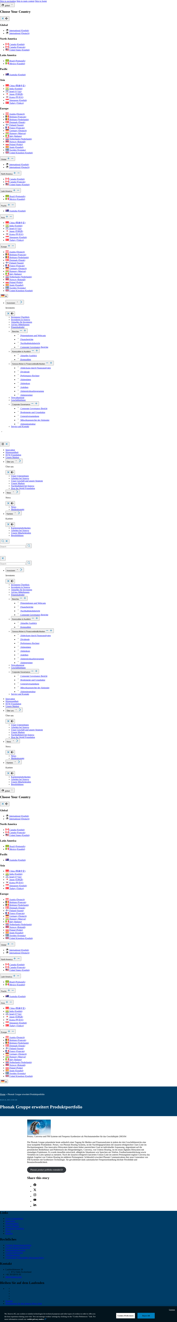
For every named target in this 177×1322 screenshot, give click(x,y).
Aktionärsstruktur (28, 424)
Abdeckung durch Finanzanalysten (35, 368)
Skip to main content (25, 1)
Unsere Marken (12, 457)
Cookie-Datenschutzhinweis (18, 1248)
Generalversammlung (29, 416)
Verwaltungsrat (17, 397)
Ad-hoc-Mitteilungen (20, 324)
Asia (3, 218)
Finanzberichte (26, 339)
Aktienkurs (25, 383)
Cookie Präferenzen (14, 1253)
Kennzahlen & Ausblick (21, 352)
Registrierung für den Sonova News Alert (24, 1303)
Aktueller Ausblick (28, 355)
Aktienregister (26, 395)
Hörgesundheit (12, 452)
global (7, 6)
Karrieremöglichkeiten (21, 528)
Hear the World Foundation (23, 488)
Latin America (7, 191)
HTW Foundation (13, 455)
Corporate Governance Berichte (34, 347)
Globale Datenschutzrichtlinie (18, 1245)
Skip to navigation (8, 1)
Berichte (15, 331)
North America (7, 174)
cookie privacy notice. (35, 1319)
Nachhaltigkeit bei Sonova (22, 486)
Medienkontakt (17, 509)
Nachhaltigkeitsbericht (30, 343)
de (5, 296)
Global (4, 159)
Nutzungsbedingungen (15, 1250)
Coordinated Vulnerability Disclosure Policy (25, 1258)
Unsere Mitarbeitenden (21, 533)
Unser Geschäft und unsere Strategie (27, 481)
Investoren (11, 303)
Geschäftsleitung (18, 400)
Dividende (25, 372)
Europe (4, 247)
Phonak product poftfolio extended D (46, 1170)
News (9, 493)
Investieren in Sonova (20, 319)
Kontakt (9, 1301)
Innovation (10, 450)
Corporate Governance (21, 404)
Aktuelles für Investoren (21, 322)
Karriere (10, 514)
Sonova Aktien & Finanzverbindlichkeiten (28, 364)
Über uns (10, 462)
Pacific (4, 206)
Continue (172, 1310)
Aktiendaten (25, 379)
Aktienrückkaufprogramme (32, 391)
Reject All (146, 1316)
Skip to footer (41, 1)
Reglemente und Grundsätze (32, 412)
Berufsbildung (17, 535)
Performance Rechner (29, 375)
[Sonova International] (13, 440)
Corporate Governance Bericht (33, 408)
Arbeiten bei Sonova (20, 478)
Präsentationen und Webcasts (33, 335)
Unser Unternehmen (20, 476)
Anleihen (24, 387)
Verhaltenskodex (13, 1255)
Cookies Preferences (126, 1316)
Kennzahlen (25, 359)
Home (2, 1094)
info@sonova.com (14, 1277)
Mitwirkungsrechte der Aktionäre (34, 420)
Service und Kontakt (20, 426)
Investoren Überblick (20, 317)
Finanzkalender (17, 327)
